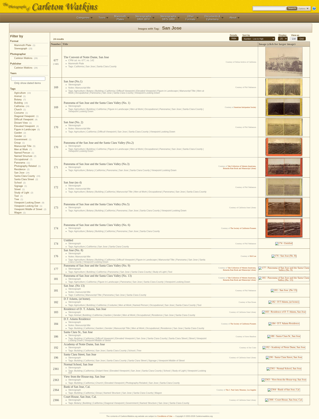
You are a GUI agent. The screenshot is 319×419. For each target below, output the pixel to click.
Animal (20, 96)
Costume (21, 112)
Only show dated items (27, 82)
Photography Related (27, 166)
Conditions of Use (164, 416)
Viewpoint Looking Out (28, 206)
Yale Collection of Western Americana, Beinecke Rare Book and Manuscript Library (239, 167)
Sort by (246, 35)
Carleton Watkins (26, 58)
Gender (20, 136)
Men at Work (23, 149)
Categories (83, 17)
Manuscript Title (24, 146)
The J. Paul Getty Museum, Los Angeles (241, 390)
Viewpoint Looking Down (29, 202)
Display (283, 35)
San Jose (22, 172)
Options (302, 8)
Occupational (23, 159)
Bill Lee (253, 256)
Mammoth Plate (24, 45)
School (20, 182)
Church (20, 109)
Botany (20, 99)
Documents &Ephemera (212, 18)
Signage (20, 186)
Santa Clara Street (26, 179)
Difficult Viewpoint (25, 119)
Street (19, 189)
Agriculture (22, 92)
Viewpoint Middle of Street (30, 209)
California (21, 106)
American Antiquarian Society (245, 107)
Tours (102, 17)
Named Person (24, 152)
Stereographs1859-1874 (143, 18)
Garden (20, 132)
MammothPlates (120, 18)
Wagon (20, 212)
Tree (18, 199)
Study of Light (23, 192)
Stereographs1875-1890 (168, 18)
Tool (18, 196)
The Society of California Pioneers (243, 228)
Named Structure (25, 156)
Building (21, 102)
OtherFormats (190, 18)
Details (233, 35)
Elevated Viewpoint (26, 126)
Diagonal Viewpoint (26, 116)
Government (22, 139)
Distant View (23, 122)
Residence (22, 169)
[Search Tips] (314, 9)
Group (19, 142)
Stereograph (23, 48)
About (232, 17)
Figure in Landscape (27, 129)
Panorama (22, 162)
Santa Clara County (27, 176)
